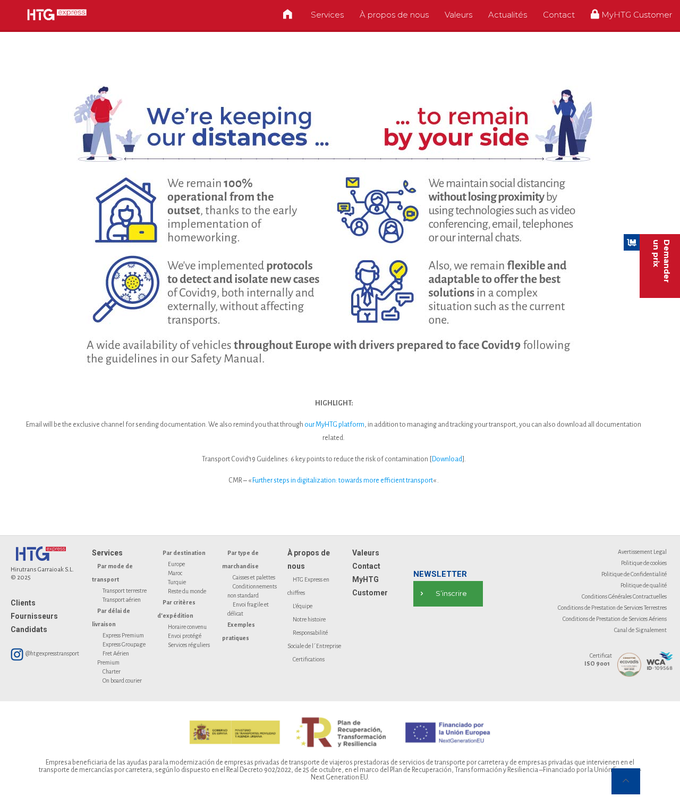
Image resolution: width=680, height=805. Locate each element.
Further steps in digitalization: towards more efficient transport (342, 480)
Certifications (309, 659)
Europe (176, 564)
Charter (112, 671)
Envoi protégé (184, 636)
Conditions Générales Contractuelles (624, 596)
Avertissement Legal (642, 552)
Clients (23, 603)
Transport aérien (122, 599)
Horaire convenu (187, 627)
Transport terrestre (125, 590)
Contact (366, 566)
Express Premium (123, 635)
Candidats (29, 629)
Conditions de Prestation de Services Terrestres (612, 607)
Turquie (177, 582)
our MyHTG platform (334, 424)
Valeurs (365, 553)
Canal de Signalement (640, 630)
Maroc (175, 573)
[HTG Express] (57, 14)
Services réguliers (189, 645)
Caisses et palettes (254, 577)
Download (447, 459)
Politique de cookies (644, 563)
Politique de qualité (643, 585)
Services (107, 553)
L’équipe (302, 606)
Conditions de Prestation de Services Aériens (615, 619)
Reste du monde (187, 591)
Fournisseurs (34, 616)
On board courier (122, 680)
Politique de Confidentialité (634, 574)
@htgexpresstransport (51, 653)
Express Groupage (124, 644)
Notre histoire (309, 619)
